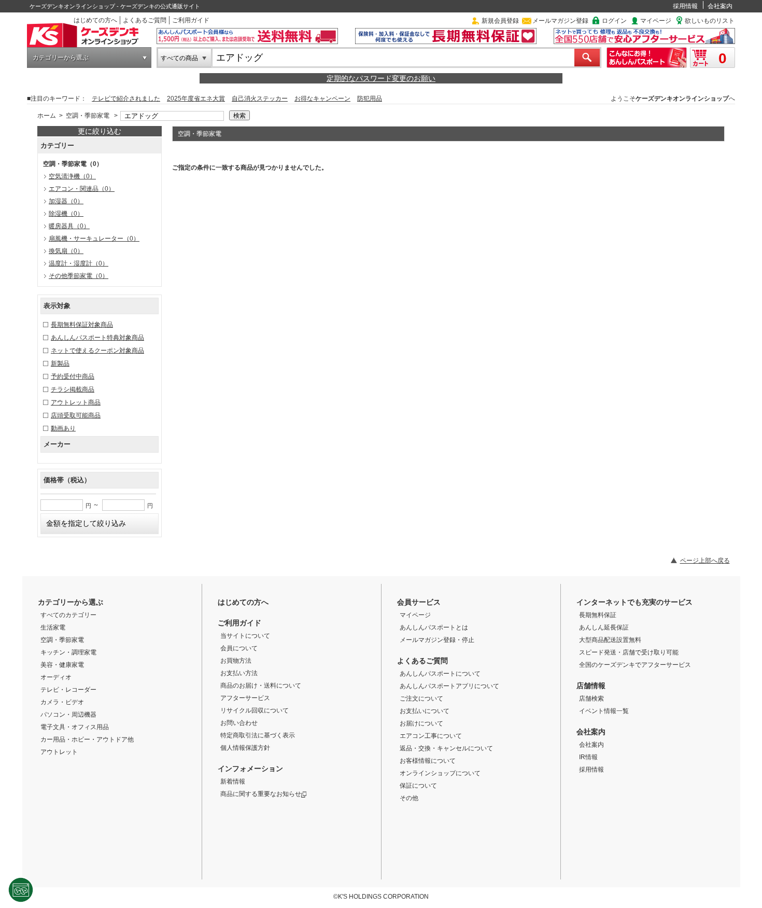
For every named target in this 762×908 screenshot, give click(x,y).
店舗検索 (591, 698)
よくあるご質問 (144, 20)
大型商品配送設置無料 (610, 640)
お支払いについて (424, 711)
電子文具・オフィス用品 (74, 727)
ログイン (614, 20)
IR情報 (588, 757)
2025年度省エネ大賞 (196, 98)
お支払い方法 (239, 673)
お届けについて (421, 723)
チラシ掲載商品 (72, 389)
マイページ (655, 20)
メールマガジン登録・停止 (437, 640)
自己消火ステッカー (260, 98)
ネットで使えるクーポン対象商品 (97, 350)
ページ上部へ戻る (705, 560)
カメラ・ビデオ (62, 702)
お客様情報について (428, 760)
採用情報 (685, 6)
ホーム (46, 115)
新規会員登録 (500, 20)
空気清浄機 (72, 176)
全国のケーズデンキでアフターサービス (635, 664)
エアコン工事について (431, 735)
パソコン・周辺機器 (68, 714)
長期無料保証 (597, 615)
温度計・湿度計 (78, 263)
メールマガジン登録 (560, 20)
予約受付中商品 (72, 376)
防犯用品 (369, 98)
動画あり (63, 428)
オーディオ (56, 677)
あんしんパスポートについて (440, 673)
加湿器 (66, 201)
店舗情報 (590, 685)
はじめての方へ (95, 20)
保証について (418, 785)
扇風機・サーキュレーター (94, 238)
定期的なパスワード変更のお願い (381, 78)
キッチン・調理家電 (68, 652)
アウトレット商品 (76, 402)
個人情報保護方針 (245, 747)
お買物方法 (235, 660)
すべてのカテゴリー (68, 615)
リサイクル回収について (254, 710)
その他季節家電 (78, 276)
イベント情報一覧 (604, 711)
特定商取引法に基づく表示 (257, 735)
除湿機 (66, 213)
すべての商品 (179, 58)
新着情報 (232, 781)
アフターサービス (245, 698)
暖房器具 (69, 226)
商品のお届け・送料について (260, 685)
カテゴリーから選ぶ (61, 57)
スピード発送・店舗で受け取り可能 (629, 652)
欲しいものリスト (710, 20)
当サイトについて (245, 635)
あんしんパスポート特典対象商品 (97, 337)
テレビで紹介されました (126, 98)
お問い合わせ (239, 723)
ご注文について (421, 698)
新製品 (60, 363)
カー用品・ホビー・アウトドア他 (87, 739)
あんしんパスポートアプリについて (449, 686)
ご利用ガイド (190, 20)
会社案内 (720, 6)
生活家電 (52, 627)
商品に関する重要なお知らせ (260, 794)
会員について (239, 648)
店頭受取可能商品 (76, 415)
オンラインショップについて (440, 773)
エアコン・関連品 (82, 188)
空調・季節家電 (87, 115)
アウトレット (59, 752)
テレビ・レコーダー (68, 689)
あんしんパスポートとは (434, 627)
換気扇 (66, 251)
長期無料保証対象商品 (82, 324)
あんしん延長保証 (604, 627)
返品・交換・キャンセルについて (446, 748)
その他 (409, 798)
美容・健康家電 (62, 664)
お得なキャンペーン (322, 98)
